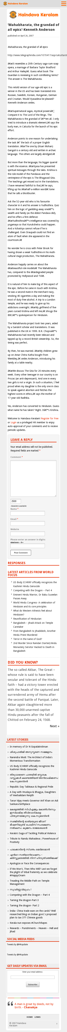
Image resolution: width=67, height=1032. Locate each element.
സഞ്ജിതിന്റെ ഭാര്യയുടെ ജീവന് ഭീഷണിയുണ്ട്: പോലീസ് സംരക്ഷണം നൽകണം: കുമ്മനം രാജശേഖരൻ (30, 824)
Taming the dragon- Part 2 (24, 905)
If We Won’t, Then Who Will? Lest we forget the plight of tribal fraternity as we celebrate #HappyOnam (33, 872)
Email (14, 519)
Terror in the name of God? (27, 639)
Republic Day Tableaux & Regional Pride (31, 786)
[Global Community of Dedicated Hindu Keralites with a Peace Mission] (33, 18)
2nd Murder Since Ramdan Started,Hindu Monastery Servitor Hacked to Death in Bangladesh (35, 647)
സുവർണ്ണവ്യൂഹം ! (20, 889)
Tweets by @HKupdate (17, 944)
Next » (54, 726)
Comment (16, 457)
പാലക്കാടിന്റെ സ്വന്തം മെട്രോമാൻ (30, 849)
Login (13, 422)
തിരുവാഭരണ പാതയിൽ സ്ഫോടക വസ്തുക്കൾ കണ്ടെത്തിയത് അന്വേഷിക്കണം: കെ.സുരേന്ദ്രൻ (34, 778)
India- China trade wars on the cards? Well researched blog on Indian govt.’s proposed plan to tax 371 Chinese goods (33, 914)
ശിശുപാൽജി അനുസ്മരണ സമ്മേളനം (31, 752)
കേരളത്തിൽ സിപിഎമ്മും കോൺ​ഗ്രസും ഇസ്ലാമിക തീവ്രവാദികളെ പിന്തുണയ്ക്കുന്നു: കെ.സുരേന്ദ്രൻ (33, 812)
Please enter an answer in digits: (28, 539)
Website (14, 529)
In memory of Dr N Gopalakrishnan (29, 746)
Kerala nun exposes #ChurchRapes (28, 922)
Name (14, 509)
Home (30, 1017)
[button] (63, 3)
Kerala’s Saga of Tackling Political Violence (33, 833)
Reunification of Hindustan (27, 618)
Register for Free (49, 418)
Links (38, 1017)
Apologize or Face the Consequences (29, 863)
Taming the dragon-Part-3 (24, 900)
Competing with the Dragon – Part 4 (32, 590)
